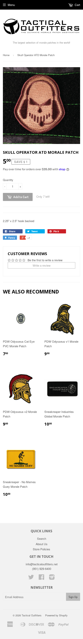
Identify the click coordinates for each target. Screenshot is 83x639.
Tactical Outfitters (32, 615)
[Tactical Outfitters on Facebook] (41, 578)
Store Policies (41, 549)
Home (6, 55)
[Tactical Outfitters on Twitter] (31, 578)
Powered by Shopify (56, 615)
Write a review (42, 265)
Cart (77, 5)
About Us (41, 544)
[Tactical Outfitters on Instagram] (52, 578)
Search (41, 538)
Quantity (8, 180)
